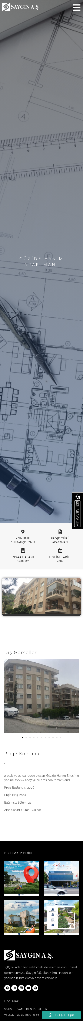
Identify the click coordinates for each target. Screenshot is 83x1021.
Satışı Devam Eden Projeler (25, 1009)
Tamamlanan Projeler (22, 1015)
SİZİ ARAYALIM (77, 513)
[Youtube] (28, 988)
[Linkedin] (21, 988)
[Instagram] (14, 988)
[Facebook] (7, 988)
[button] (7, 694)
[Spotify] (35, 988)
